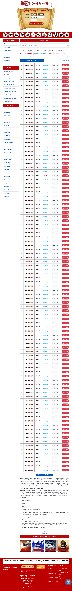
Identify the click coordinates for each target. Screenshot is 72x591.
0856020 (29, 89)
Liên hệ (49, 571)
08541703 (29, 417)
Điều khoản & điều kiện (52, 574)
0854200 (29, 184)
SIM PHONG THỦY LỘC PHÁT (11, 560)
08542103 (29, 327)
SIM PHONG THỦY (55, 560)
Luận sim (55, 65)
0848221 (29, 130)
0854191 (29, 200)
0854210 (29, 294)
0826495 (29, 163)
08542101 (29, 355)
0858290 (29, 73)
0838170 (29, 139)
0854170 (29, 413)
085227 (29, 114)
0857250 (29, 77)
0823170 (29, 167)
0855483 (29, 94)
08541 (29, 261)
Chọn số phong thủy (36, 23)
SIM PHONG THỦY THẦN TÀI (26, 560)
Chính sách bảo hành (63, 577)
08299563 (29, 179)
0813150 (29, 171)
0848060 (29, 134)
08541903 (29, 269)
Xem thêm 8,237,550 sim (44, 474)
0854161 (29, 462)
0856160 (29, 85)
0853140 (29, 110)
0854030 (29, 102)
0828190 (29, 151)
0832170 (29, 143)
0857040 (29, 81)
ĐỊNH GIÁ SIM (65, 560)
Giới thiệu (50, 568)
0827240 (29, 155)
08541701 (29, 453)
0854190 (29, 224)
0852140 (29, 118)
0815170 (29, 65)
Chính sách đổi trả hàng (63, 573)
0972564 (29, 175)
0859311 (29, 69)
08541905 (29, 257)
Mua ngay (65, 65)
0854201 (29, 364)
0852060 (29, 122)
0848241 (29, 126)
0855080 (29, 98)
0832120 (29, 147)
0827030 (29, 159)
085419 (29, 241)
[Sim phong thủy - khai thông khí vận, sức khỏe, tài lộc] (36, 4)
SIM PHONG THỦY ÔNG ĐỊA (42, 560)
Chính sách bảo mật (53, 581)
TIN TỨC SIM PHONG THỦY (36, 562)
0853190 (29, 106)
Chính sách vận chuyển (63, 569)
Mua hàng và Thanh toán (53, 578)
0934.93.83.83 (27, 567)
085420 (29, 380)
